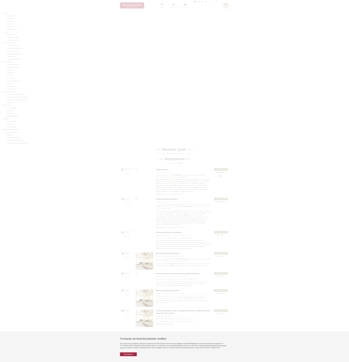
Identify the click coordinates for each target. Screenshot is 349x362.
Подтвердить (128, 354)
